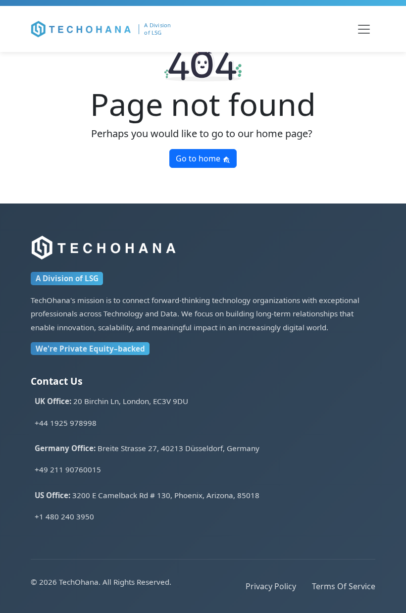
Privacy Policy (271, 586)
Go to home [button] (199, 158)
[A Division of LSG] (161, 29)
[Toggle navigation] (364, 29)
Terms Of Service (343, 586)
